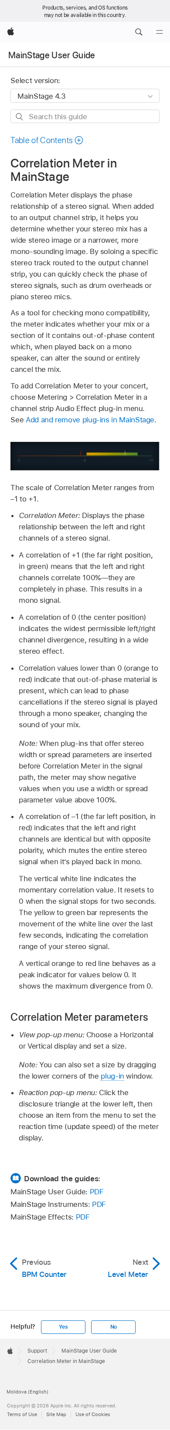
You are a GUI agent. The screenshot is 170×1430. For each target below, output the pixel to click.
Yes (63, 1327)
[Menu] (159, 32)
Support (37, 1351)
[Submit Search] (19, 116)
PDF (97, 1191)
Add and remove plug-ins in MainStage (90, 419)
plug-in (112, 1076)
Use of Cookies (92, 1414)
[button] (138, 32)
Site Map (56, 1414)
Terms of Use (22, 1414)
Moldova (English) (27, 1392)
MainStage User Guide (51, 55)
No (113, 1327)
